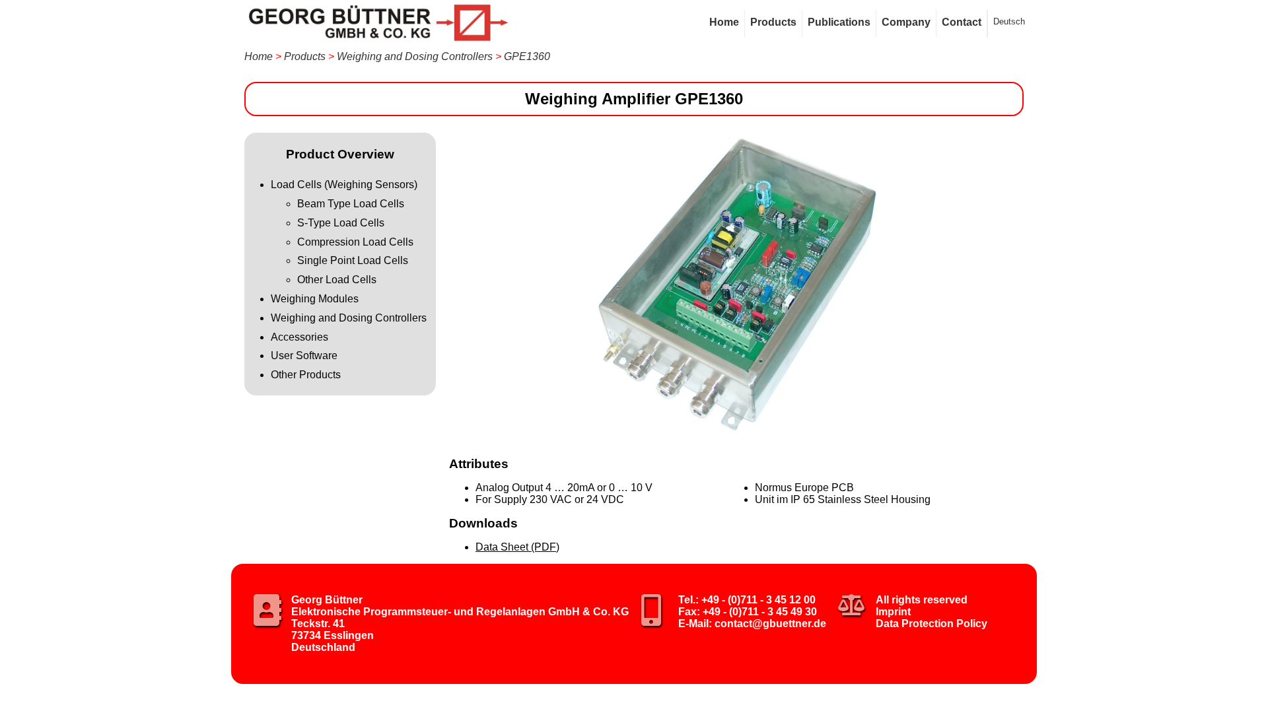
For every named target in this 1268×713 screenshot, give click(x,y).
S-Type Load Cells (340, 222)
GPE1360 (527, 56)
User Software (304, 355)
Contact (961, 22)
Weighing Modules (315, 298)
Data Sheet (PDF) (517, 547)
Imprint (893, 611)
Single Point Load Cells (352, 260)
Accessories (299, 337)
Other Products (306, 374)
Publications (839, 22)
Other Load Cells (336, 279)
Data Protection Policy (931, 623)
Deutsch (1009, 21)
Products (773, 22)
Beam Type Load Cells (350, 203)
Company (906, 22)
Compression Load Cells (355, 242)
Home (724, 22)
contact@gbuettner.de (770, 623)
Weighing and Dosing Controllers (415, 56)
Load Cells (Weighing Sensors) (344, 184)
